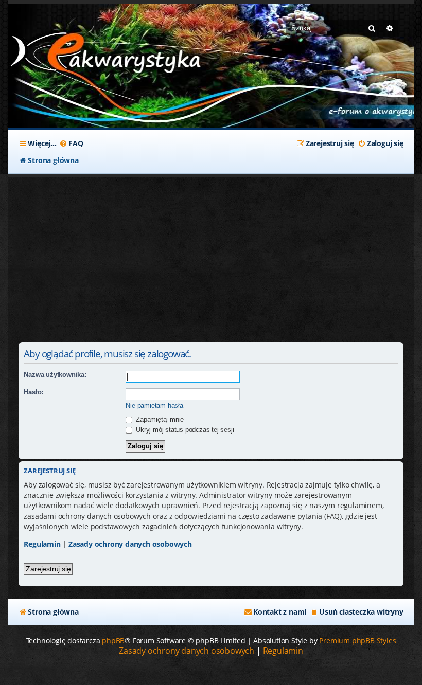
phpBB (113, 640)
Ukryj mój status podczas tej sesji (184, 430)
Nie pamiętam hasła (154, 405)
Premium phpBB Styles (357, 640)
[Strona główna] (85, 55)
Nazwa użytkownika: (55, 374)
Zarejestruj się (48, 569)
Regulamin (42, 544)
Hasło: (33, 392)
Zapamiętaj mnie (159, 419)
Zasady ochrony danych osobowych (130, 544)
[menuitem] (71, 143)
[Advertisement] (210, 255)
